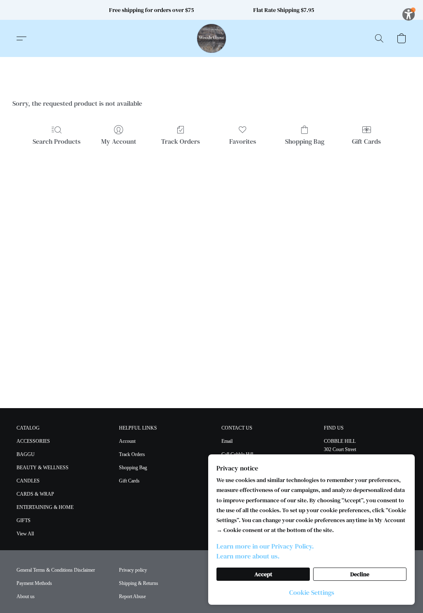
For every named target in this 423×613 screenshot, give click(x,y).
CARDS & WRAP (35, 494)
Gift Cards (366, 141)
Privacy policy (133, 570)
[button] (211, 38)
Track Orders (180, 141)
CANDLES (28, 481)
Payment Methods (34, 583)
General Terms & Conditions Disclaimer (56, 570)
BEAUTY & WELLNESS (43, 467)
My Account (118, 141)
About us (26, 596)
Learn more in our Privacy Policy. (265, 546)
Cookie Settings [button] (311, 592)
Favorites (242, 141)
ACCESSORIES (33, 441)
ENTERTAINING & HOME (45, 507)
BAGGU (26, 454)
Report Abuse (132, 596)
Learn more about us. (248, 556)
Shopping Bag (304, 141)
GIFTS (24, 520)
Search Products (57, 141)
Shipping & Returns (138, 583)
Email (227, 441)
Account (127, 441)
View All (25, 534)
